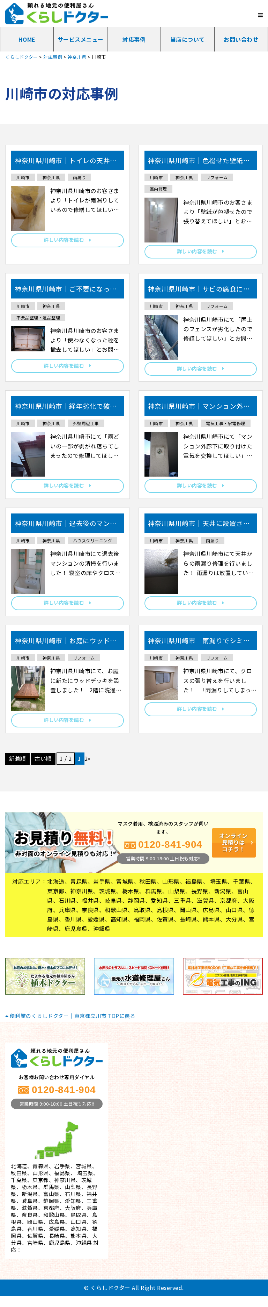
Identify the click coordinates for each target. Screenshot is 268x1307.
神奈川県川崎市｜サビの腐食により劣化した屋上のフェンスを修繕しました (199, 291)
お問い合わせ (241, 39)
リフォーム (217, 177)
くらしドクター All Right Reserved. (137, 1287)
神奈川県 (51, 177)
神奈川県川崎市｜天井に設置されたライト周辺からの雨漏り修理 (199, 525)
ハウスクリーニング (92, 540)
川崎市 (23, 177)
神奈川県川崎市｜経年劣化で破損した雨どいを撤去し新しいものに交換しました (66, 408)
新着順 (17, 758)
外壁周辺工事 (86, 423)
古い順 (43, 758)
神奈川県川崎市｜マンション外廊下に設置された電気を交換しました (199, 408)
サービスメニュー (81, 39)
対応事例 (134, 39)
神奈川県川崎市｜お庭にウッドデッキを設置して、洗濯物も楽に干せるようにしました (66, 643)
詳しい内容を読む (66, 239)
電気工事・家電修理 (225, 423)
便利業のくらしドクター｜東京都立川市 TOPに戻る (71, 1015)
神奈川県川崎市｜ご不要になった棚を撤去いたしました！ (66, 291)
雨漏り (79, 177)
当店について (187, 39)
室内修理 (158, 189)
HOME (27, 39)
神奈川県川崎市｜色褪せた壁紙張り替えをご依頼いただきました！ (199, 163)
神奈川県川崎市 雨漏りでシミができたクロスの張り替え (199, 643)
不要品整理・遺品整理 (38, 317)
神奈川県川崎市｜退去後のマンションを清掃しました (66, 525)
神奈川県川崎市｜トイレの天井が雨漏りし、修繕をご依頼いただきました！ (66, 163)
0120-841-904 (170, 844)
